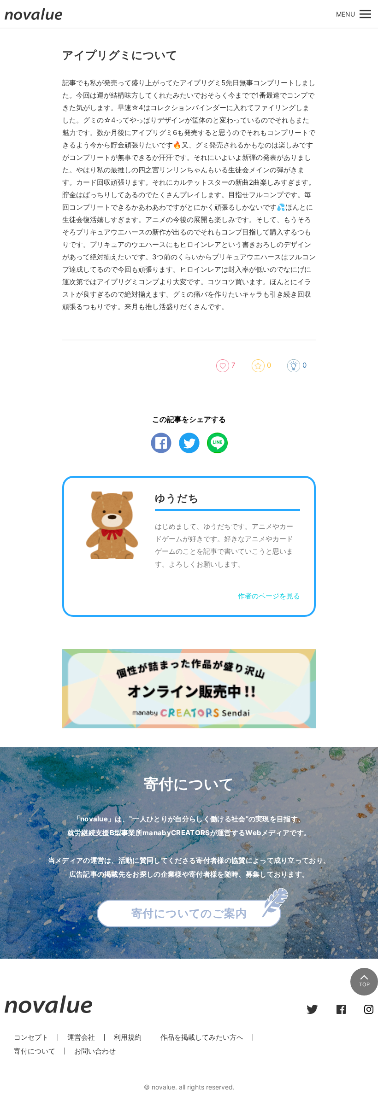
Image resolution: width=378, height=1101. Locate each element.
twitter (189, 443)
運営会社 (81, 1037)
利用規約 (128, 1037)
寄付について (34, 1051)
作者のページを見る (269, 595)
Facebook (161, 443)
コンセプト (31, 1037)
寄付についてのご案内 (189, 913)
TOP (364, 984)
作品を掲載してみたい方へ (201, 1037)
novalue (34, 19)
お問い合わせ (95, 1051)
